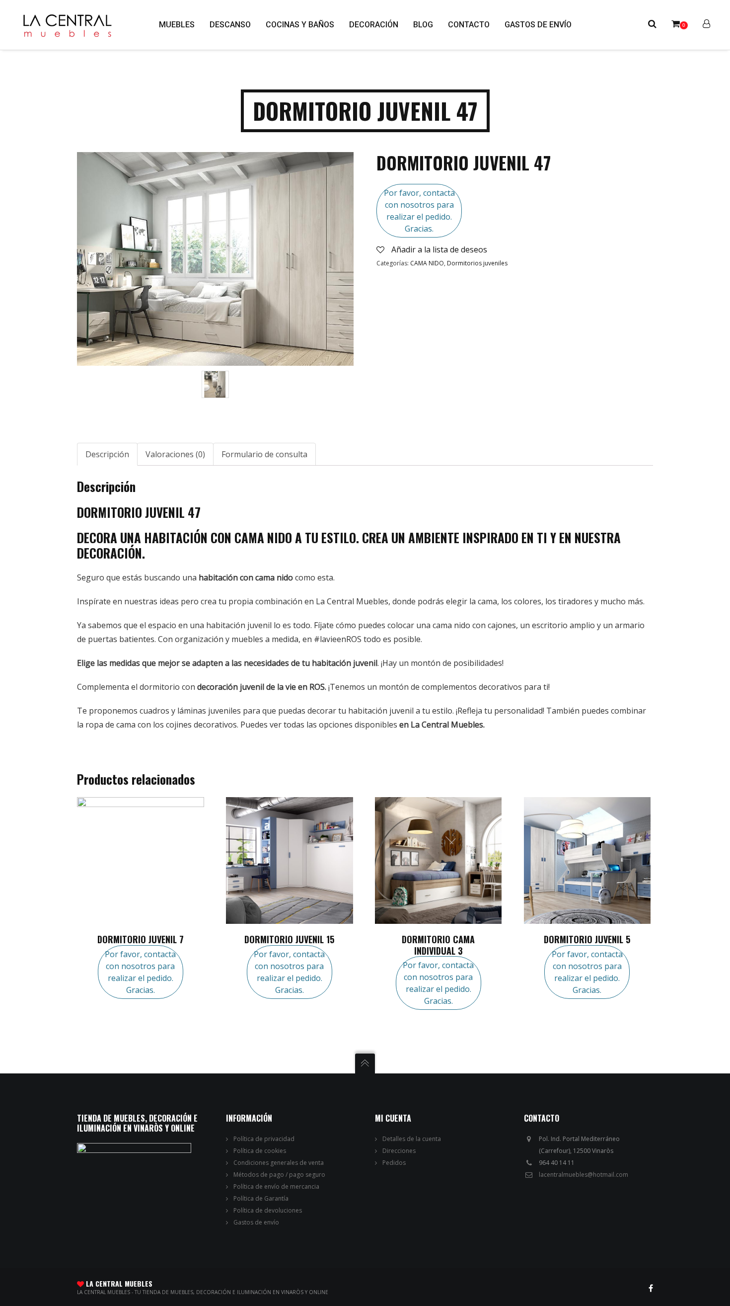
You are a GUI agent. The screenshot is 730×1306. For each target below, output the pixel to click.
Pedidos (394, 1162)
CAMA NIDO (427, 263)
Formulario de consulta (264, 454)
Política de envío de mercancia (276, 1186)
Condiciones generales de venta (278, 1162)
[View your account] (706, 25)
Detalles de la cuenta (411, 1139)
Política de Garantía (261, 1198)
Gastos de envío (256, 1222)
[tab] (107, 454)
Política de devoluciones (267, 1210)
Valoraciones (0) (175, 454)
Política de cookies (259, 1150)
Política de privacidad (263, 1139)
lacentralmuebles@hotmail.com (583, 1174)
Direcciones (399, 1150)
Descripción (107, 454)
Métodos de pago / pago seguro (279, 1174)
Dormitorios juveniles (477, 263)
